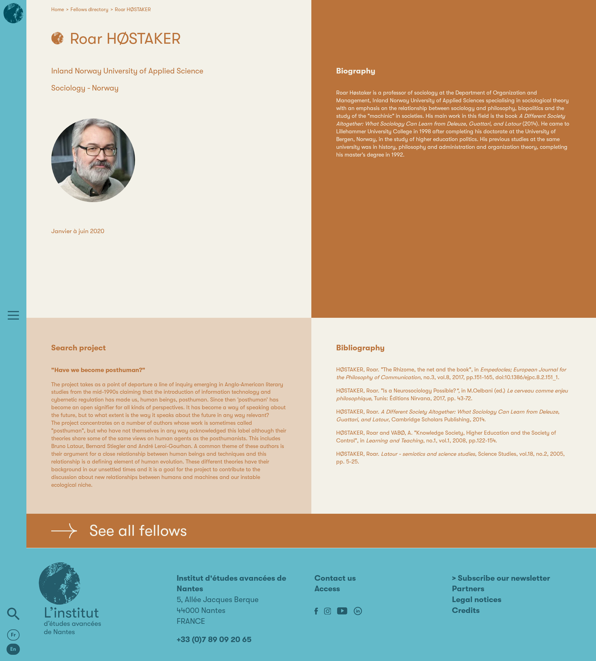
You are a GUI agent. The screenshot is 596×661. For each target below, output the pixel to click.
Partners (468, 588)
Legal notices (476, 599)
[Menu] (13, 315)
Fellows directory (89, 9)
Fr (13, 635)
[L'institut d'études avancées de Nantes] (70, 598)
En (13, 649)
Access (327, 588)
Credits (466, 610)
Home (57, 9)
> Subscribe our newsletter (501, 578)
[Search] (13, 614)
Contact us (335, 578)
